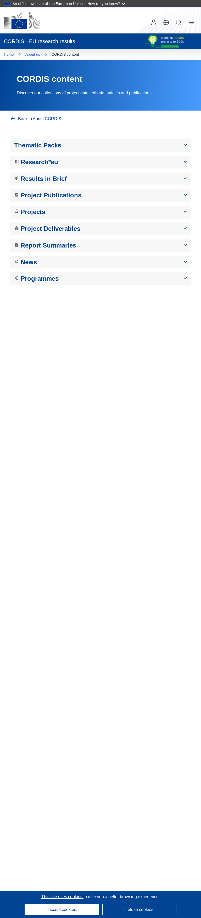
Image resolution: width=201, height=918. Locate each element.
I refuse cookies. (139, 909)
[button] (166, 22)
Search (179, 22)
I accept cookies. (61, 909)
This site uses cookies (62, 896)
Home (9, 54)
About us (32, 54)
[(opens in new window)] (22, 20)
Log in (153, 22)
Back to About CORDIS (39, 119)
